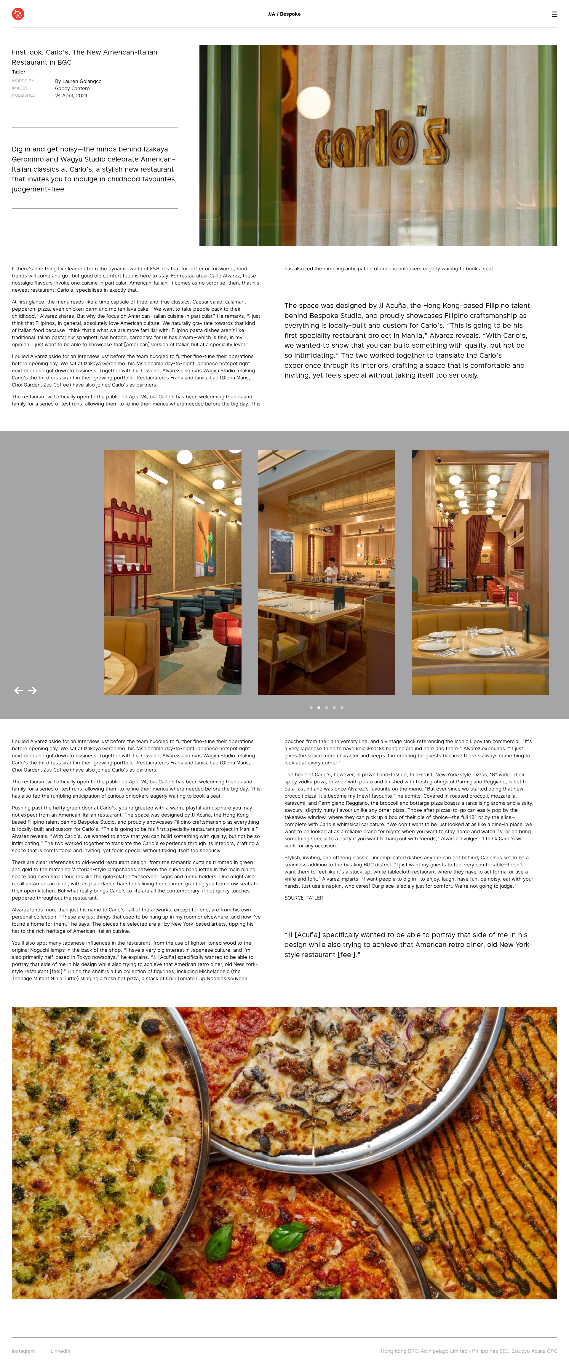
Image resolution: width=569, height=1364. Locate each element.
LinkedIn (60, 1351)
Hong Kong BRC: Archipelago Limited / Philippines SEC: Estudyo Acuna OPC (469, 1351)
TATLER (314, 898)
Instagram (23, 1351)
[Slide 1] (311, 707)
